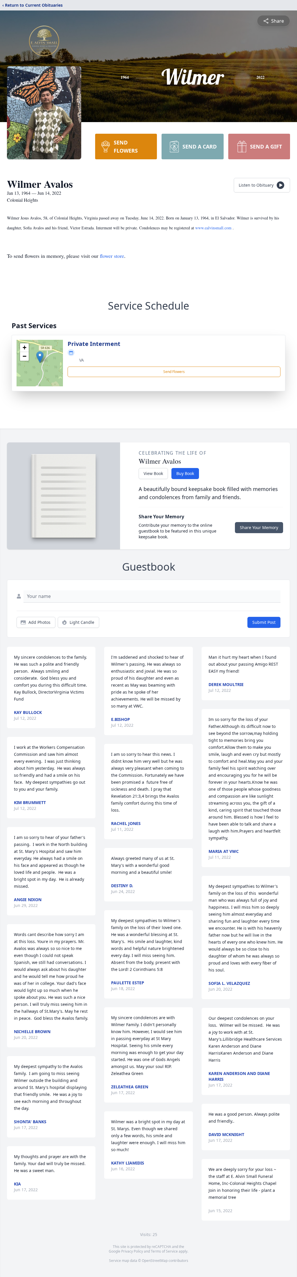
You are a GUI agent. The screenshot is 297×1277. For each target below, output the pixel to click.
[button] (40, 357)
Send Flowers (174, 371)
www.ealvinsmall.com (214, 228)
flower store (112, 255)
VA (81, 360)
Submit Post (264, 622)
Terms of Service (164, 1251)
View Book (153, 473)
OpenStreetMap (155, 1260)
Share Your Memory (259, 527)
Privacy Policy (132, 1251)
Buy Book (185, 473)
